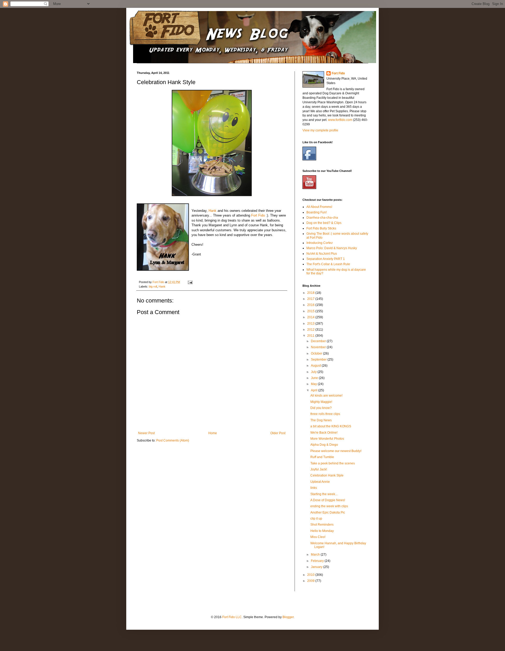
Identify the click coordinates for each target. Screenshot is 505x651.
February (318, 561)
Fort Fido (258, 215)
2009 (311, 581)
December (319, 341)
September (319, 359)
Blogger (288, 617)
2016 (311, 305)
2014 (311, 317)
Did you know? (321, 408)
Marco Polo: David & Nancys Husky (331, 248)
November (319, 347)
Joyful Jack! (318, 469)
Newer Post (146, 433)
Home (212, 433)
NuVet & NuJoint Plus (321, 253)
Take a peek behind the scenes (332, 463)
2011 (311, 335)
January (317, 567)
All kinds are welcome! (326, 395)
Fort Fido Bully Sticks (321, 228)
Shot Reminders (322, 524)
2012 (311, 329)
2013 (311, 323)
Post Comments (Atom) (172, 440)
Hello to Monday (322, 531)
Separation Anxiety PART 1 (325, 259)
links (313, 488)
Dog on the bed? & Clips (323, 223)
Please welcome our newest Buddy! (335, 451)
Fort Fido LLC (232, 617)
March (316, 554)
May (314, 384)
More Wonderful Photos (327, 438)
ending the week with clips (329, 506)
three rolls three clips (325, 414)
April (314, 390)
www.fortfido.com (340, 120)
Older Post (277, 433)
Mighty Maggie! (321, 402)
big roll (153, 286)
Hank (212, 211)
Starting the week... (323, 494)
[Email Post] (189, 282)
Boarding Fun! (316, 212)
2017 (311, 299)
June (315, 378)
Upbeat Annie (320, 482)
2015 (311, 311)
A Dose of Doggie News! (327, 500)
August (316, 365)
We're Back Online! (323, 432)
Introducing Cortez (319, 243)
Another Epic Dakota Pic (327, 512)
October (317, 353)
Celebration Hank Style (327, 475)
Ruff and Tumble (322, 457)
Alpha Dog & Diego (324, 445)
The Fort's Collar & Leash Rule (328, 264)
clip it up (316, 518)
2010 (311, 575)
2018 (311, 293)
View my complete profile (320, 130)
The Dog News (321, 420)
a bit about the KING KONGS (330, 426)
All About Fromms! (319, 207)
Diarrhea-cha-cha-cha (322, 217)
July (314, 372)
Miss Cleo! (317, 537)
